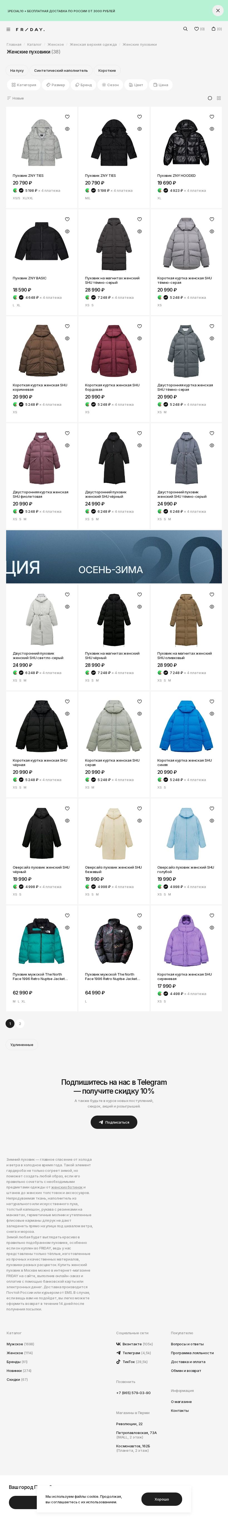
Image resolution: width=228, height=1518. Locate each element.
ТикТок (135, 1361)
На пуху (17, 70)
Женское (20, 1353)
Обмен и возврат (186, 1370)
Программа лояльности (192, 1353)
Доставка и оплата (188, 1361)
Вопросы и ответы (187, 1344)
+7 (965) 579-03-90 (133, 1393)
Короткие (107, 70)
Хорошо (162, 1499)
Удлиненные (21, 1044)
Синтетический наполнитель (61, 70)
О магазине (181, 1401)
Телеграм (136, 1353)
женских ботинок (67, 1187)
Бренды (17, 1361)
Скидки (17, 1379)
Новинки (19, 1370)
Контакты (180, 1410)
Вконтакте (137, 1344)
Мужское (20, 1344)
